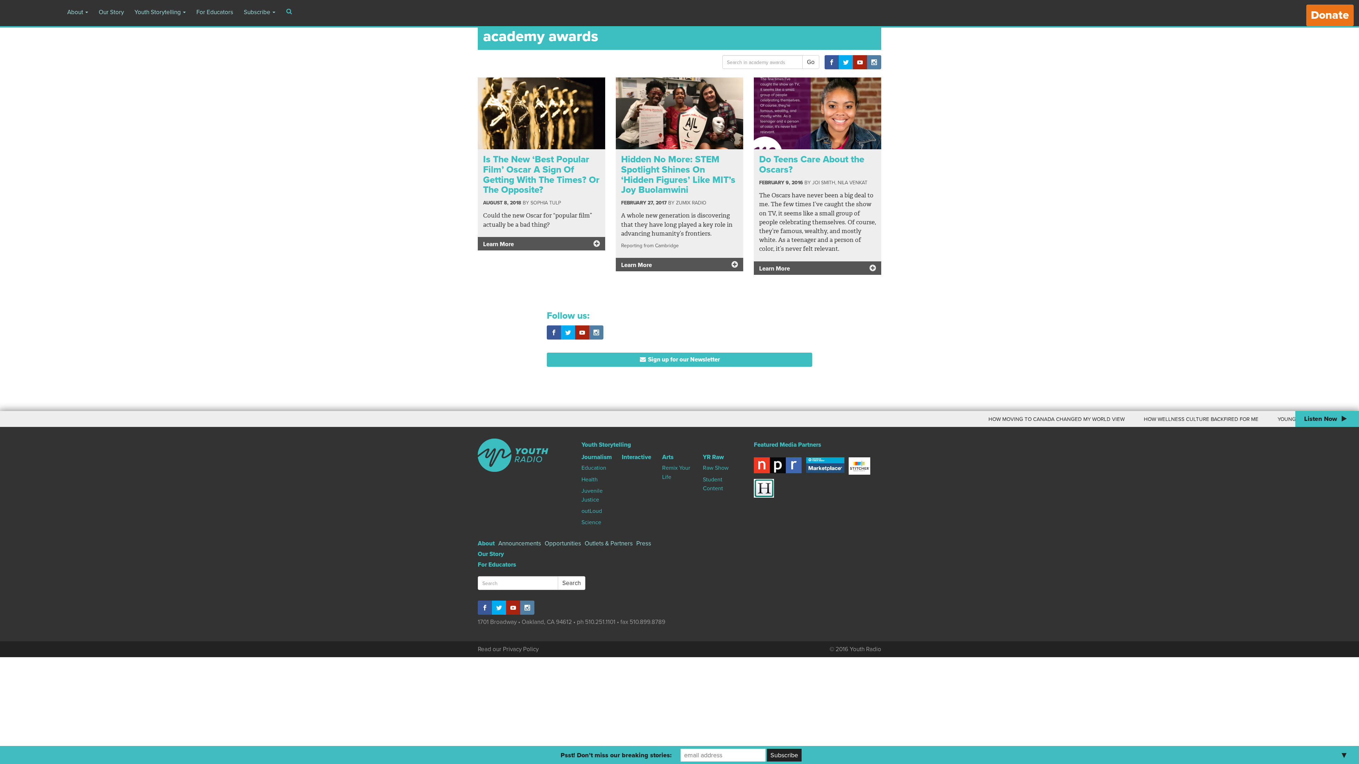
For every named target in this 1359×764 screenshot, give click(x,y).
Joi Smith (823, 183)
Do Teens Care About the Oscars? (811, 164)
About (76, 12)
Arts (667, 457)
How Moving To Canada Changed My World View (1013, 419)
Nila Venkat (852, 183)
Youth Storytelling (158, 12)
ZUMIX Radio (691, 203)
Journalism (596, 457)
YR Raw (713, 457)
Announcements (519, 543)
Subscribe (258, 12)
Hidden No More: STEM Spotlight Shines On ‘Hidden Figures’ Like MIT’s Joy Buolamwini (678, 174)
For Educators (214, 12)
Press (643, 543)
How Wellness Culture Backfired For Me (1157, 419)
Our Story (111, 12)
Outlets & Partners (609, 543)
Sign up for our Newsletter (683, 359)
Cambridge (667, 246)
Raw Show (716, 467)
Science (591, 522)
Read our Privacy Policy (508, 649)
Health (589, 479)
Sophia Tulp (546, 203)
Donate (1330, 15)
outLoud (591, 511)
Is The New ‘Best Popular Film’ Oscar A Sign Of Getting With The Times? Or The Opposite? (541, 174)
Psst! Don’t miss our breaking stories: (616, 755)
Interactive (636, 457)
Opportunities (563, 543)
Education (593, 467)
